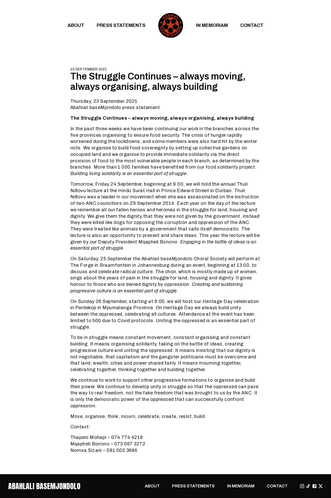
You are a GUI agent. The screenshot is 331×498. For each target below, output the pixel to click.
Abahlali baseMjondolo (44, 486)
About (75, 25)
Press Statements (121, 25)
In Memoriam (212, 25)
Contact (252, 25)
